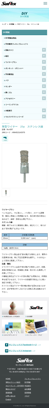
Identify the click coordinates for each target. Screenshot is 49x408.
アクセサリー (10, 99)
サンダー (8, 86)
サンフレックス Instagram (20, 351)
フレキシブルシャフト (32, 379)
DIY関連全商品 (10, 38)
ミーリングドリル (11, 104)
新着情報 (9, 393)
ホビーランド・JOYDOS (15, 386)
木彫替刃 (8, 111)
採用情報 (27, 393)
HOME (8, 379)
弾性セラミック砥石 (13, 382)
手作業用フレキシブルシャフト (16, 44)
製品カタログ (10, 389)
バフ (7, 80)
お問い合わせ (10, 396)
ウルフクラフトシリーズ (14, 117)
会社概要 (27, 389)
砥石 (7, 56)
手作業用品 (9, 74)
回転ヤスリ (9, 50)
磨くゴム (8, 92)
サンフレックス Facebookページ (23, 345)
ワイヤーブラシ (11, 62)
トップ (4, 24)
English (8, 399)
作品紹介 (27, 386)
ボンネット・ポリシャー (14, 68)
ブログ (26, 396)
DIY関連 (11, 24)
